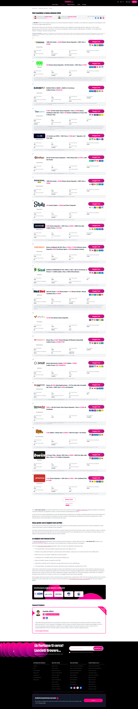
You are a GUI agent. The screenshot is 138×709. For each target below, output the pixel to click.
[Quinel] (58, 594)
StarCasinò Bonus (39, 115)
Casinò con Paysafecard (56, 679)
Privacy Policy (42, 703)
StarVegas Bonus (39, 46)
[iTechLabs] (68, 594)
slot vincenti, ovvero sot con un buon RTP (80, 578)
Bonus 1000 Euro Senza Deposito (76, 665)
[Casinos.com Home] (69, 1)
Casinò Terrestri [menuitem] (70, 4)
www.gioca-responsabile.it (52, 57)
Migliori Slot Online (92, 677)
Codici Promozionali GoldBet (94, 665)
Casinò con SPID (55, 668)
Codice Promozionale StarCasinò (95, 668)
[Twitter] (100, 18)
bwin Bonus (39, 460)
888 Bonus (39, 67)
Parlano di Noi (36, 672)
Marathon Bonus (39, 229)
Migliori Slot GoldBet (92, 686)
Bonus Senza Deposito (74, 672)
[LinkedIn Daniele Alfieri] (47, 618)
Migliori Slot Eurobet (92, 688)
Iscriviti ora (97, 648)
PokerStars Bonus (39, 388)
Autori (34, 668)
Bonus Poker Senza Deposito (75, 670)
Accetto (93, 700)
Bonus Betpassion (73, 684)
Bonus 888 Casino (73, 679)
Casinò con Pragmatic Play (57, 672)
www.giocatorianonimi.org (60, 57)
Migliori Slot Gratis (92, 679)
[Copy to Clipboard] (103, 18)
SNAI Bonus (39, 368)
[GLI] (78, 594)
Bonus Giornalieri (73, 675)
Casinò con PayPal (55, 677)
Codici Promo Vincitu (93, 672)
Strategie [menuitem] (84, 4)
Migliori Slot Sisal (92, 684)
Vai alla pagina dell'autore (42, 631)
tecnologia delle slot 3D (39, 541)
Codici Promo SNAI (92, 670)
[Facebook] (98, 18)
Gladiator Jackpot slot (81, 510)
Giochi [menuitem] (62, 4)
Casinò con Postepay (56, 686)
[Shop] (118, 2)
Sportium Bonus (39, 483)
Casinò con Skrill (55, 682)
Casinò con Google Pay (56, 688)
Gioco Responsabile (37, 677)
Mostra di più (69, 499)
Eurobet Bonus (39, 92)
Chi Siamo (35, 665)
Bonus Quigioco (73, 682)
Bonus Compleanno (74, 677)
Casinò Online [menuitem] (55, 4)
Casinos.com (34, 8)
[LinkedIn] (95, 18)
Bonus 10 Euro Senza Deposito (76, 668)
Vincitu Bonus (39, 321)
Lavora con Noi (36, 675)
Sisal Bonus (39, 274)
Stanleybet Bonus (39, 344)
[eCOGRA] (48, 594)
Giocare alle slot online (43, 8)
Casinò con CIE (55, 665)
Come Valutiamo (36, 670)
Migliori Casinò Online (56, 670)
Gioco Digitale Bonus (39, 436)
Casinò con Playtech (56, 675)
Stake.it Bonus (39, 209)
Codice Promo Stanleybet (93, 675)
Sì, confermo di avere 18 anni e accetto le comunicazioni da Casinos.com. (82, 652)
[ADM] (38, 594)
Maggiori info (96, 41)
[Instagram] (74, 688)
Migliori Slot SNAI (92, 682)
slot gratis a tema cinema (44, 546)
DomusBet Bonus (39, 412)
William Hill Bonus (39, 139)
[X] (77, 688)
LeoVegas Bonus (39, 162)
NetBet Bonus (39, 295)
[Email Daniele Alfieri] (44, 618)
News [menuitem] (79, 4)
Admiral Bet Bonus (39, 186)
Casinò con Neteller (55, 684)
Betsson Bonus (39, 251)
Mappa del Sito (36, 679)
